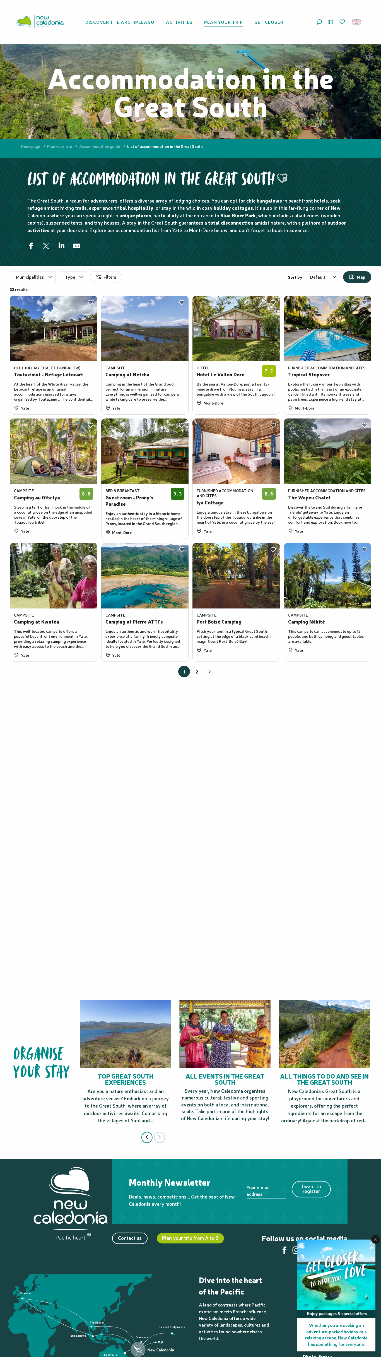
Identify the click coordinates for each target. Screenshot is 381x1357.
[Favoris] (343, 22)
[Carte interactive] (330, 22)
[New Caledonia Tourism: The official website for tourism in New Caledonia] (40, 22)
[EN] (356, 21)
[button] (319, 22)
